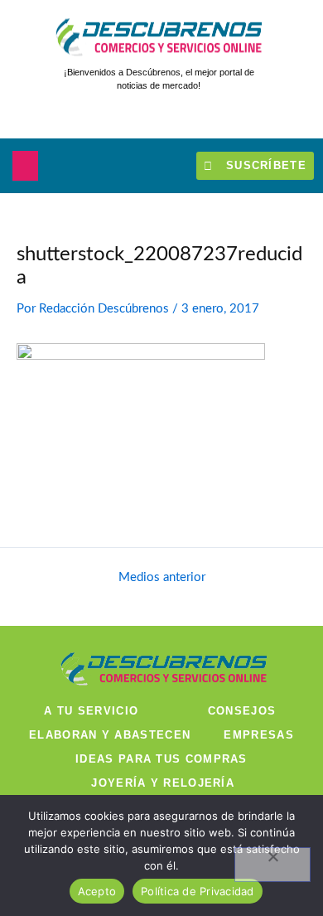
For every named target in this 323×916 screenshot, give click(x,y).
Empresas (258, 735)
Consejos (242, 711)
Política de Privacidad (197, 891)
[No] (272, 864)
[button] (25, 166)
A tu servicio (91, 711)
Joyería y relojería (162, 783)
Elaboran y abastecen (109, 735)
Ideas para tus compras (161, 759)
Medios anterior (161, 578)
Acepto (97, 891)
